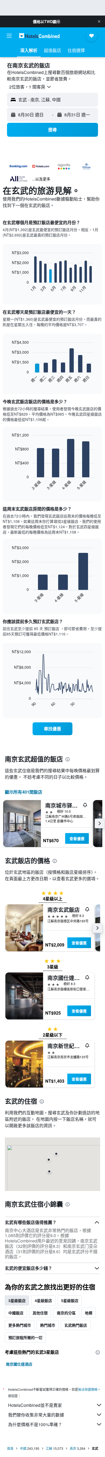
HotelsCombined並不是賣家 (35, 1405)
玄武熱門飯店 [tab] (75, 1325)
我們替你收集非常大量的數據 (36, 1415)
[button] (99, 21)
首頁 (10, 1448)
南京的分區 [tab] (66, 1312)
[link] (52, 728)
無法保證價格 (87, 1389)
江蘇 (49, 1448)
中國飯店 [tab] (15, 1312)
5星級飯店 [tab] (69, 1300)
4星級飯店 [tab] (43, 1300)
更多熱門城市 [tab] (19, 1325)
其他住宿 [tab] (40, 1312)
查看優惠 (77, 838)
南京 (73, 1448)
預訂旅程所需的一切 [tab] (25, 1337)
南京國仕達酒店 (19, 1364)
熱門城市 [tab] (47, 1325)
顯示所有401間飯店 (23, 792)
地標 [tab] (88, 1312)
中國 (23, 1448)
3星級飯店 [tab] (17, 1300)
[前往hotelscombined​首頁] (39, 35)
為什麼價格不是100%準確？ (35, 1424)
